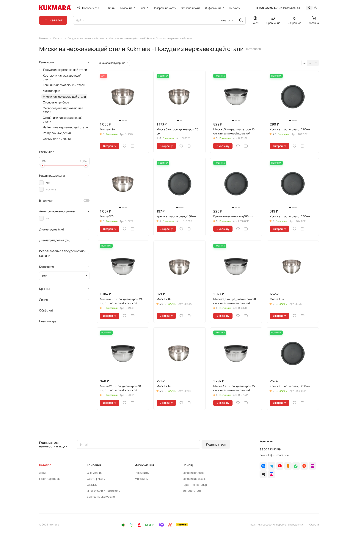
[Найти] (241, 20)
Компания (94, 465)
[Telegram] (271, 466)
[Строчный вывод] (310, 63)
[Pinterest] (312, 466)
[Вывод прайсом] (315, 63)
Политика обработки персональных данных (276, 524)
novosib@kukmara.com (275, 455)
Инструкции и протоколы (103, 491)
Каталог (45, 465)
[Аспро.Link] (271, 474)
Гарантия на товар (195, 485)
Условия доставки (194, 479)
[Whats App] (296, 466)
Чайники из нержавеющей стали (65, 127)
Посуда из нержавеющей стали (65, 70)
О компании (95, 473)
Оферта (314, 524)
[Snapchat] (263, 474)
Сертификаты (96, 479)
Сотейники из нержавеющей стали (62, 119)
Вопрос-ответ (192, 491)
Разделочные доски (57, 133)
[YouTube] (279, 466)
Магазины (141, 479)
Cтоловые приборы (56, 102)
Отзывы (92, 485)
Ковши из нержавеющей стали (64, 85)
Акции (43, 473)
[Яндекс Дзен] (304, 466)
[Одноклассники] (288, 466)
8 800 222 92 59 (266, 8)
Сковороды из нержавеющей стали (63, 110)
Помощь (188, 465)
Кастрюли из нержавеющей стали (62, 77)
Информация (144, 465)
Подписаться (216, 444)
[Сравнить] (133, 146)
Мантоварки (51, 91)
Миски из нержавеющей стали (64, 96)
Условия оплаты (193, 473)
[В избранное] (124, 146)
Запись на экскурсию (101, 497)
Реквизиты (142, 473)
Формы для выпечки (57, 139)
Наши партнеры (49, 479)
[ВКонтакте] (263, 466)
